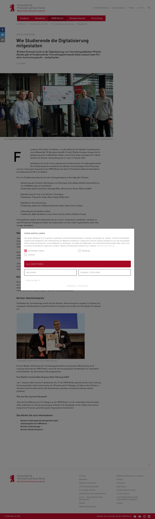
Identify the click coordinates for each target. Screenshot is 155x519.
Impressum (71, 285)
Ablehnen (31, 272)
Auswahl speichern (90, 272)
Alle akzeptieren (34, 264)
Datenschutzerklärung (105, 245)
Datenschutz (83, 285)
